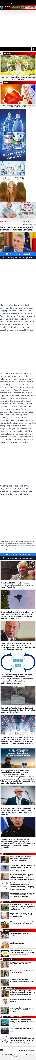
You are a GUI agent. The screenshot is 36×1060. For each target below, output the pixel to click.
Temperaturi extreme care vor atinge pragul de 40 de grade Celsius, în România (18, 106)
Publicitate (14, 4)
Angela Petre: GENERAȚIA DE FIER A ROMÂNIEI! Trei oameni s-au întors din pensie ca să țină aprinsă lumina (22, 992)
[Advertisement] (18, 28)
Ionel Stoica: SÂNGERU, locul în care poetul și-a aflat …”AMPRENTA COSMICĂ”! (21, 1009)
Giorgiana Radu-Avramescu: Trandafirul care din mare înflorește (21, 980)
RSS (8, 4)
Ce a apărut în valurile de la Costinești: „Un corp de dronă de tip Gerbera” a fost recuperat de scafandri (18, 710)
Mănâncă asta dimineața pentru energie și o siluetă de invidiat (20, 934)
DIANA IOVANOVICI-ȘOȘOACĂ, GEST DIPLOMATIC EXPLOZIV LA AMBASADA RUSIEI (22, 1030)
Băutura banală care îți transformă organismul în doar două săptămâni (21, 922)
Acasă (1, 221)
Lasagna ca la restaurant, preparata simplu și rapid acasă (21, 942)
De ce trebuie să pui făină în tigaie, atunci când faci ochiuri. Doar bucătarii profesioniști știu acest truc (22, 952)
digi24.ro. (24, 442)
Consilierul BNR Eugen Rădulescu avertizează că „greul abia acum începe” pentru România (18, 585)
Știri (5, 221)
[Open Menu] (1, 49)
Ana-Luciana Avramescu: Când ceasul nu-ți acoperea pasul (22, 971)
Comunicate (24, 4)
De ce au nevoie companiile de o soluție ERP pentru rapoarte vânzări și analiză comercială (22, 1021)
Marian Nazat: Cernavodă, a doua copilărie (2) (21, 1000)
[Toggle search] (33, 49)
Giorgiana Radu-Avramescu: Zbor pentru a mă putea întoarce (20, 963)
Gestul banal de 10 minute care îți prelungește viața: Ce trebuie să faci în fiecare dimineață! (22, 914)
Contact (32, 4)
